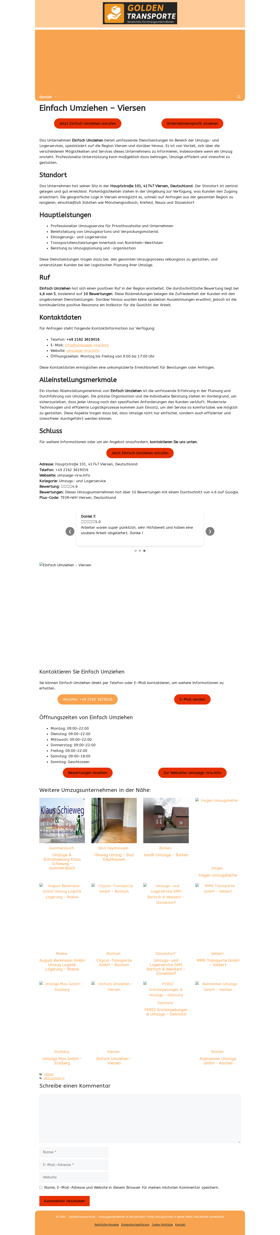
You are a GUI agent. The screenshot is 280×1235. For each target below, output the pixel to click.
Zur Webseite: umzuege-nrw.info (192, 778)
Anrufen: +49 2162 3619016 (87, 705)
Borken (165, 853)
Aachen (217, 1057)
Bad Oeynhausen (113, 853)
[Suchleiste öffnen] (239, 97)
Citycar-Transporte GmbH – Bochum (114, 968)
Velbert (217, 959)
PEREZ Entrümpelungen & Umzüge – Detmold (165, 1017)
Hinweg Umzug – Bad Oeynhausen (114, 862)
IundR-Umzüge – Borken (166, 860)
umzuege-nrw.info (82, 350)
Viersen (113, 1057)
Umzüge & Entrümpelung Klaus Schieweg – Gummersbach (62, 867)
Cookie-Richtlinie (162, 1230)
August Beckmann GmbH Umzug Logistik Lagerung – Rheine (62, 970)
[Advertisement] (140, 60)
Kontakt (45, 97)
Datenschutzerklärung (135, 1230)
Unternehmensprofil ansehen (192, 123)
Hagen (217, 874)
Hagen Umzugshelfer (218, 880)
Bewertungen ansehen (87, 778)
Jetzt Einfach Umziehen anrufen (87, 123)
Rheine (61, 959)
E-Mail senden (192, 705)
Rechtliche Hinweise (107, 1230)
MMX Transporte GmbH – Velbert (218, 968)
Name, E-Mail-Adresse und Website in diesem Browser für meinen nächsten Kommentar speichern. (131, 1193)
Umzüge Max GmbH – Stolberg (62, 1066)
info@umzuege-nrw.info (87, 345)
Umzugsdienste (54, 1083)
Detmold (165, 1008)
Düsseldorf (165, 959)
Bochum (113, 959)
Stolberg (61, 1057)
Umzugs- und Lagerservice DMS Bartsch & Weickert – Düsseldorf (166, 972)
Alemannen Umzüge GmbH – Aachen (218, 1066)
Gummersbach (61, 853)
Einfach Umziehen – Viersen (114, 1066)
